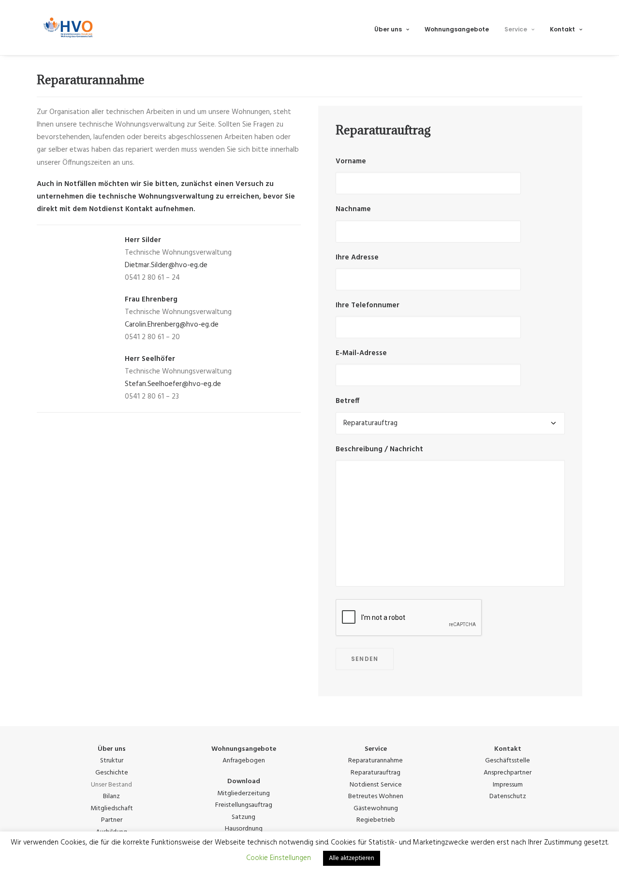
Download (243, 781)
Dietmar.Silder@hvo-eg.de (166, 265)
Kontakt (562, 29)
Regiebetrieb (375, 820)
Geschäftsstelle (507, 760)
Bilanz (111, 796)
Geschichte (111, 772)
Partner (111, 820)
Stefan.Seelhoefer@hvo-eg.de (173, 384)
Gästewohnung (376, 808)
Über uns (388, 29)
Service (515, 29)
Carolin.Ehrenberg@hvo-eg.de (172, 324)
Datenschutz (507, 796)
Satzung (243, 817)
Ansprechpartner (507, 772)
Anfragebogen (243, 760)
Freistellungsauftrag (243, 805)
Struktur (111, 760)
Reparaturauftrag (375, 772)
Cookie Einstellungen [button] (278, 858)
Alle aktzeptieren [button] (351, 858)
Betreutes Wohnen (375, 796)
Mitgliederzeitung (243, 793)
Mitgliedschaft (111, 808)
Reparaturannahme (375, 760)
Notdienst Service (376, 784)
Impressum (508, 784)
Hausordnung (244, 828)
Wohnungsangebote (457, 29)
